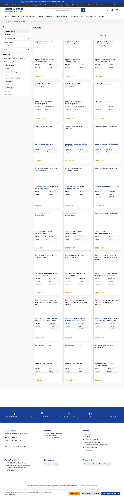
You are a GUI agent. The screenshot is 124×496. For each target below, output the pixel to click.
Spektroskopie (8, 88)
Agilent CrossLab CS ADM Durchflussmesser (44, 60)
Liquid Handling (9, 65)
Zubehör (7, 84)
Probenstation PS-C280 (43, 363)
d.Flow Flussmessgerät (103, 102)
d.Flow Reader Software (44, 144)
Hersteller (7, 35)
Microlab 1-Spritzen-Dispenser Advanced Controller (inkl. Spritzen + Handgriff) (106, 274)
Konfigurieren (74, 493)
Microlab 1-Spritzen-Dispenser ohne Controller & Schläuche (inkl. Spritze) (46, 319)
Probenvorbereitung (11, 72)
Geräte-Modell (8, 42)
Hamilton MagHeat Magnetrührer (107, 186)
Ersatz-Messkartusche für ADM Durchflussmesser (46, 187)
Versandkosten (57, 485)
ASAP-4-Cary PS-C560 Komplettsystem (73, 103)
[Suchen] (83, 10)
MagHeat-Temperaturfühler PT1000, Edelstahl (75, 274)
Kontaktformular (21, 446)
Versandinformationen (92, 439)
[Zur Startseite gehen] (14, 10)
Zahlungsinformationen (92, 442)
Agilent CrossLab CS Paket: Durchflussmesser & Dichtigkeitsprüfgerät (105, 61)
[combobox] (62, 10)
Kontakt (87, 437)
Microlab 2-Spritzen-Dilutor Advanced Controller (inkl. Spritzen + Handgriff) (75, 319)
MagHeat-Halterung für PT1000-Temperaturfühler (47, 274)
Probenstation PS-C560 (73, 363)
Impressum (88, 450)
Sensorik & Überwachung (13, 78)
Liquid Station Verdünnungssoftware (103, 232)
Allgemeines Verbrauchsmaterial (14, 58)
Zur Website (8, 94)
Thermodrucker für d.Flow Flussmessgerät (104, 364)
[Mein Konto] (112, 10)
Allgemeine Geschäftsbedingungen (96, 445)
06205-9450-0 (11, 437)
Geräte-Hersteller (9, 38)
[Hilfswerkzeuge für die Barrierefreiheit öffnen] (107, 10)
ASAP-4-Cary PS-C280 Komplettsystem (43, 103)
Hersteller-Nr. (8, 46)
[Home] (6, 21)
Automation (9, 81)
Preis (5, 49)
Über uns (7, 91)
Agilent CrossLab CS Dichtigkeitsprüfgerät (73, 60)
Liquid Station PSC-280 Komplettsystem (43, 232)
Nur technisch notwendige (91, 493)
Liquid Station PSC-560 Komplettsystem (73, 232)
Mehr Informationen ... (11, 494)
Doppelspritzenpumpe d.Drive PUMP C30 (76, 145)
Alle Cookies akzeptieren (111, 493)
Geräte (7, 68)
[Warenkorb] (117, 10)
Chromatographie (9, 62)
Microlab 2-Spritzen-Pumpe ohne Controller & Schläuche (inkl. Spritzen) (107, 319)
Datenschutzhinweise (91, 447)
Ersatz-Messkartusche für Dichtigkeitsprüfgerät (74, 187)
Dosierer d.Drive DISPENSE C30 (106, 144)
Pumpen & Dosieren (11, 75)
